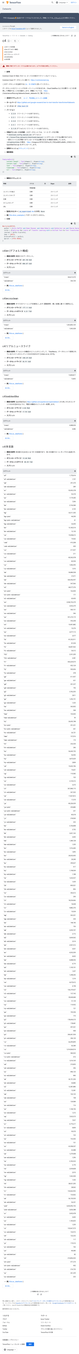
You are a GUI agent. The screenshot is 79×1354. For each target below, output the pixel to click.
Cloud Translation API (18, 29)
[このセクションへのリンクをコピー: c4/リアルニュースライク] (33, 346)
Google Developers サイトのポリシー (63, 1303)
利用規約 (5, 1340)
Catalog (30, 35)
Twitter (4, 1329)
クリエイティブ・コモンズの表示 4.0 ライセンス (46, 1301)
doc (26, 211)
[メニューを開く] (3, 2)
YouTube (5, 1332)
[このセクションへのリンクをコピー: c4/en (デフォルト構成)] (30, 251)
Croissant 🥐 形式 (14, 18)
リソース (14, 35)
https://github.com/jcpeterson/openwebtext (43, 402)
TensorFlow (5, 35)
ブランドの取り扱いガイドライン (51, 1329)
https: (46, 91)
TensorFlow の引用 (47, 1332)
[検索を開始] (52, 2)
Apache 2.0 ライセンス (23, 1303)
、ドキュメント (58, 18)
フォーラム (6, 1322)
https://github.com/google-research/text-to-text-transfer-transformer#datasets (46, 102)
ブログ (4, 1319)
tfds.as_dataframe (15, 286)
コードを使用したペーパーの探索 (35, 98)
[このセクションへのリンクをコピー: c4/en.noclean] (20, 299)
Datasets (6, 9)
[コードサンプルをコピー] (75, 156)
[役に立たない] (75, 35)
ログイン (74, 2)
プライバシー (14, 1340)
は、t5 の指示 (31, 84)
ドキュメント (23, 148)
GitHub (4, 1326)
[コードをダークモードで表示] (71, 156)
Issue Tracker (45, 1319)
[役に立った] (71, 35)
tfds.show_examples (16, 215)
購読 (30, 1344)
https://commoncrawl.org (40, 80)
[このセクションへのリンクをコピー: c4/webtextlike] (21, 396)
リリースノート (46, 1322)
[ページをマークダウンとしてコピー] (15, 41)
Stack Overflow (46, 1326)
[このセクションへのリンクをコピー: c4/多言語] (15, 447)
